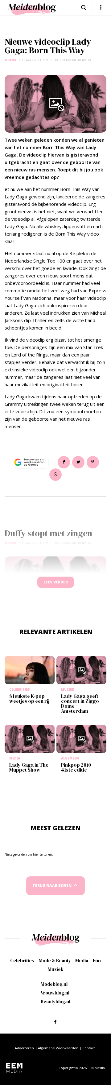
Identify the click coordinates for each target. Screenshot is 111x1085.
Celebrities (22, 960)
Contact (88, 1048)
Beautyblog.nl (55, 1001)
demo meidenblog (77, 60)
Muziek (10, 60)
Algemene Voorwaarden (58, 1048)
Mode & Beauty (55, 960)
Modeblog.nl (54, 984)
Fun (97, 960)
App (55, 474)
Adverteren (24, 1048)
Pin (93, 462)
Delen (64, 462)
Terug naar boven (52, 885)
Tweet (78, 462)
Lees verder (55, 582)
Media (81, 960)
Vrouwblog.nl (55, 993)
